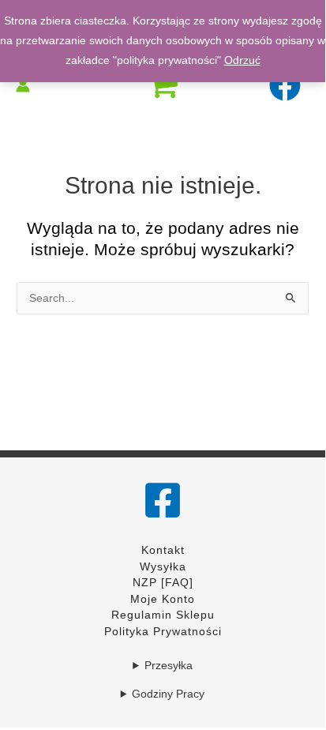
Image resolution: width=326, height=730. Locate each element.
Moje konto (162, 599)
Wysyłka (163, 567)
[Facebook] (162, 500)
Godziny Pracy (168, 694)
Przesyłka (168, 666)
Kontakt (163, 550)
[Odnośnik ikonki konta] (23, 85)
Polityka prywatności (163, 632)
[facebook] (286, 85)
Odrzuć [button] (242, 60)
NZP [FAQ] (163, 583)
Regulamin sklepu (163, 615)
